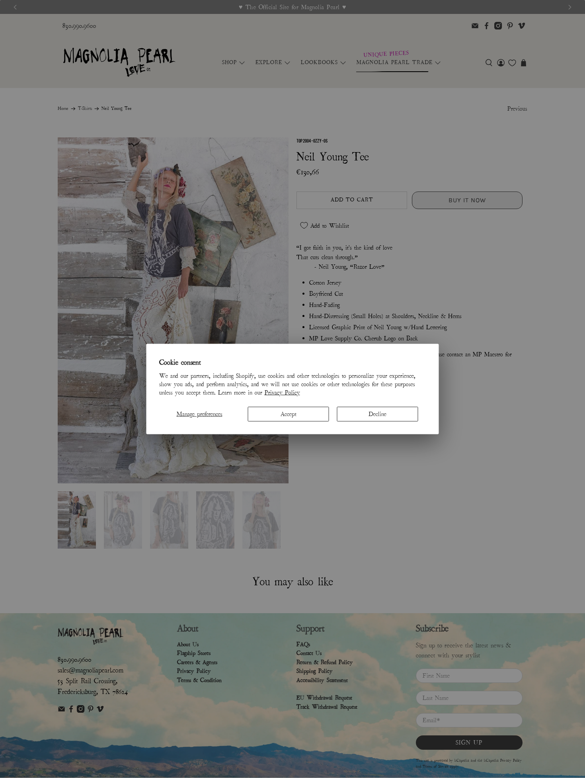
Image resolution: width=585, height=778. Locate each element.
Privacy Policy (282, 392)
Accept (288, 414)
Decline (377, 414)
